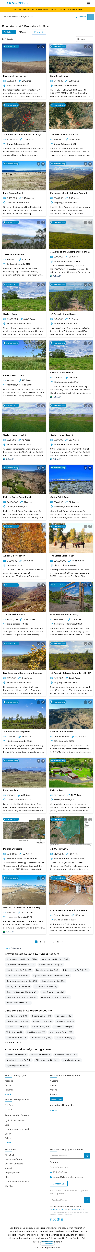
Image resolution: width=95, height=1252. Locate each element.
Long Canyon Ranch (13, 193)
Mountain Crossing (12, 849)
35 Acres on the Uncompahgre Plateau (70, 252)
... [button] (53, 942)
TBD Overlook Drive (13, 254)
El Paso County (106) (42, 1021)
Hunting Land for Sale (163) (19, 970)
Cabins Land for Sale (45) (53, 981)
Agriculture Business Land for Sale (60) (51, 975)
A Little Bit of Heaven (14, 556)
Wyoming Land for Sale (17, 1065)
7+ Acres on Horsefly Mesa (17, 731)
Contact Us (58, 1184)
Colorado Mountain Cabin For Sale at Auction (69, 911)
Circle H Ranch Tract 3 (61, 372)
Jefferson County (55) (41, 1037)
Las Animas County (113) (17, 1021)
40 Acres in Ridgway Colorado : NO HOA (70, 673)
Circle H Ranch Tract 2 (61, 435)
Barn (7, 1125)
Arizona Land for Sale (16, 1055)
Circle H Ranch (10, 314)
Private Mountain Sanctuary (64, 614)
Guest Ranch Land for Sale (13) (55, 997)
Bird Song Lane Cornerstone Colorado (22, 673)
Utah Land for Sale (71, 1060)
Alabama (54, 1081)
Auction (8, 1109)
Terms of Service (62, 1215)
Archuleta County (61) (16, 1037)
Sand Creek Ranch (59, 76)
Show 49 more (14, 1042)
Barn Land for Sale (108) (47, 970)
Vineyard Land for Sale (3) (18, 1003)
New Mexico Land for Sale (18, 1060)
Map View (49, 1243)
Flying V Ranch (57, 790)
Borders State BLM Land (17, 1129)
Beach (8, 1134)
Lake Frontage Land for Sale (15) (21, 997)
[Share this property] (43, 46)
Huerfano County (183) (16, 1016)
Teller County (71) (14, 1032)
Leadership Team (13, 1159)
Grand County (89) (40, 1027)
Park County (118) (64, 1016)
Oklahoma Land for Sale (47, 1060)
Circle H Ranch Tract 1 (14, 375)
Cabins (8, 1138)
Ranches (9, 1090)
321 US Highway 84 (60, 849)
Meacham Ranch (11, 790)
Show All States (56, 1099)
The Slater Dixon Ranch (62, 556)
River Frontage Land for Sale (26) (21, 992)
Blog (7, 1177)
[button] (33, 941)
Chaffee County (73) (63, 1027)
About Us (9, 1155)
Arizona (53, 1090)
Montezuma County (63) (61, 1032)
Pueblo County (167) (41, 1016)
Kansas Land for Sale (40, 1055)
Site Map (9, 1186)
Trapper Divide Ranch (14, 614)
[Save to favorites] (38, 46)
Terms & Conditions (58, 1209)
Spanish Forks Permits (61, 731)
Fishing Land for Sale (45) (18, 986)
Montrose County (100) (17, 1027)
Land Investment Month (17, 1181)
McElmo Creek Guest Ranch (17, 497)
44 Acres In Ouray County (63, 314)
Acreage (9, 1081)
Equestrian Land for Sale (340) (20, 964)
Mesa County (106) (65, 1021)
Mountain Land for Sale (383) (54, 959)
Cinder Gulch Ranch (60, 497)
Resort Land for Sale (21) (53, 992)
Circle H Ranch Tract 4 (14, 435)
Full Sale (9, 1105)
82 (58, 942)
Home (7, 948)
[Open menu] (88, 3)
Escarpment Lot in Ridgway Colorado (69, 193)
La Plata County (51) (65, 1037)
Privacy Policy (77, 1209)
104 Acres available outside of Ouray (22, 134)
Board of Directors (14, 1164)
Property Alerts (12, 1172)
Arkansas (54, 1094)
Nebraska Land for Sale (66, 1055)
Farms (8, 1085)
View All (8, 1094)
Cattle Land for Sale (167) (50, 964)
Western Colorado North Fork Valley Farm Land (21, 908)
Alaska (53, 1085)
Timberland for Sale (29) (46, 986)
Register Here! (76, 9)
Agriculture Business (15, 1120)
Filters (38, 32)
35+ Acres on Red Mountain (64, 134)
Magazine (9, 1168)
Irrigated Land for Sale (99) (75, 970)
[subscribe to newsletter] (87, 1200)
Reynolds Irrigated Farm (15, 76)
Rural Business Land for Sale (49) (21, 981)
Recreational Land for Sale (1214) (21, 959)
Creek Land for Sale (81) (17, 975)
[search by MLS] (87, 1156)
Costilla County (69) (36, 1032)
